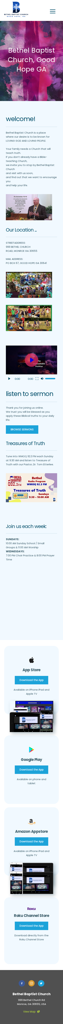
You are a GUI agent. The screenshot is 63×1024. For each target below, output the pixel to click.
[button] (52, 11)
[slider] (50, 378)
